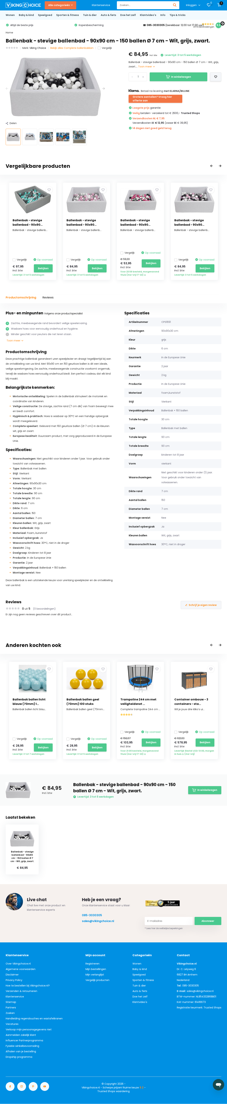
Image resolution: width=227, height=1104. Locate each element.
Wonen (10, 15)
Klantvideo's (148, 15)
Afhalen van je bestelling (21, 1051)
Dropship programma (19, 1057)
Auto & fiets (108, 15)
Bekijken (43, 268)
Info (162, 15)
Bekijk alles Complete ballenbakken (71, 48)
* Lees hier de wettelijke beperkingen (164, 928)
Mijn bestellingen (95, 969)
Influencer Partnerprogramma (24, 1040)
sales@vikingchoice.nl (98, 921)
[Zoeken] (174, 5)
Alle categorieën (59, 5)
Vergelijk (107, 48)
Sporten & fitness (67, 15)
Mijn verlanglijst (94, 974)
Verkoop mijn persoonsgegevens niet (29, 1029)
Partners (11, 1007)
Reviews (48, 297)
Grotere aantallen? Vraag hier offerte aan (152, 98)
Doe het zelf (128, 15)
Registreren (92, 963)
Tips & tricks (178, 15)
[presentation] (7, 88)
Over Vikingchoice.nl (18, 963)
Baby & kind (26, 15)
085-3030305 (92, 915)
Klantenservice (101, 5)
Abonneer (207, 921)
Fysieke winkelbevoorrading (22, 1046)
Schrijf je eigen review (203, 605)
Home (9, 32)
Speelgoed (45, 15)
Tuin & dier (90, 15)
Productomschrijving (21, 297)
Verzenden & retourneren (21, 991)
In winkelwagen (181, 77)
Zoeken (10, 1013)
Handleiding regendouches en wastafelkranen (34, 1018)
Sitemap (11, 1002)
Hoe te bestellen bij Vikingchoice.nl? (28, 985)
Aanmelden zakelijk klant (21, 1035)
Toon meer (145, 66)
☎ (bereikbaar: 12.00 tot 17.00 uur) (173, 25)
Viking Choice (37, 48)
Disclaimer (12, 974)
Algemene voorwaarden (20, 969)
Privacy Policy (14, 980)
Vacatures (12, 1024)
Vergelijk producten (97, 980)
